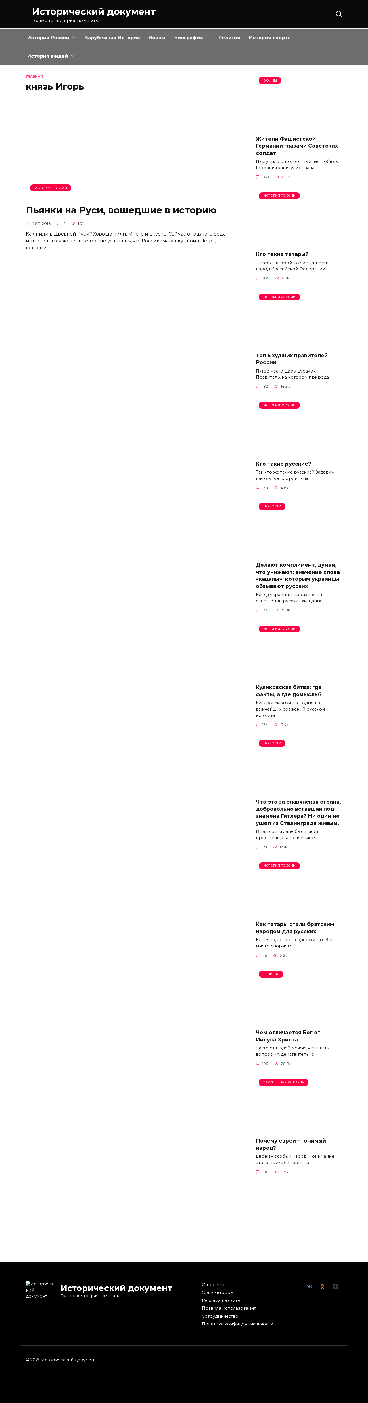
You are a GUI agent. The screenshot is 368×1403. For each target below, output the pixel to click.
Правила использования (229, 1308)
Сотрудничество (220, 1316)
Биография (188, 37)
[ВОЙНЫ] (299, 127)
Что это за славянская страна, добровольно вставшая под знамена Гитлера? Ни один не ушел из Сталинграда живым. (298, 812)
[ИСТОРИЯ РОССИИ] (131, 195)
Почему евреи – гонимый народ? (291, 1144)
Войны (157, 37)
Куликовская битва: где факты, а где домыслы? (289, 690)
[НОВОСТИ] (299, 553)
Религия (229, 37)
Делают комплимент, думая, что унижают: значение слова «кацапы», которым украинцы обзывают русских (298, 575)
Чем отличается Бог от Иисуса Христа (288, 1036)
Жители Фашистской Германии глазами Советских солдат (297, 146)
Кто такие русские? (283, 463)
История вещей (47, 56)
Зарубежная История (112, 37)
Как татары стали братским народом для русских (295, 927)
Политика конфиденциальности (237, 1324)
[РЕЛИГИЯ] (299, 1021)
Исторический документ (94, 11)
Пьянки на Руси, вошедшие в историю (121, 210)
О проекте (213, 1284)
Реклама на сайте (221, 1300)
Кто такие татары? (282, 254)
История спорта (270, 37)
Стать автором (217, 1292)
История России (48, 37)
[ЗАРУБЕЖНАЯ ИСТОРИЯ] (299, 1129)
